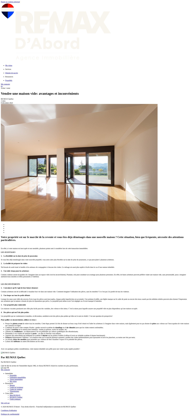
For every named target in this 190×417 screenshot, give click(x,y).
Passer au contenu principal (10, 2)
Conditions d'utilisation (9, 410)
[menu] (97, 69)
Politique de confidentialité (10, 414)
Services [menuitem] (8, 69)
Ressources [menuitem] (9, 77)
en (2, 86)
